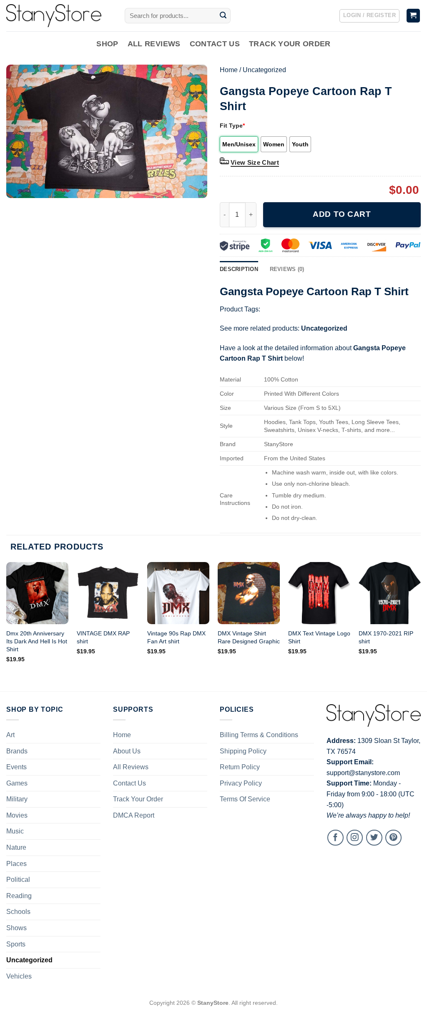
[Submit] (223, 16)
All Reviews (154, 44)
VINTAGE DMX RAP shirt (103, 637)
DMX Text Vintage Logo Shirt (319, 637)
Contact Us (215, 44)
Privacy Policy (241, 783)
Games (17, 783)
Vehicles (19, 976)
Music (15, 831)
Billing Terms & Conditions (259, 734)
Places (16, 863)
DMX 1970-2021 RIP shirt (386, 637)
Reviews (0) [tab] (287, 269)
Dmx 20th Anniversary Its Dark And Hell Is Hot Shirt (36, 641)
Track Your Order (290, 44)
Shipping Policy (243, 751)
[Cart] (413, 16)
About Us (127, 751)
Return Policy (240, 767)
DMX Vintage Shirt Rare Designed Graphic (249, 637)
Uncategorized (264, 69)
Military (17, 799)
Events (16, 767)
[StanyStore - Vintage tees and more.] (59, 15)
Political (18, 879)
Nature (16, 847)
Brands (17, 751)
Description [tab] (239, 269)
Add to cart (342, 214)
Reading (19, 895)
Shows (16, 927)
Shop (107, 44)
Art (10, 734)
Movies (17, 815)
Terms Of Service (245, 799)
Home (229, 69)
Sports (15, 944)
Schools (18, 911)
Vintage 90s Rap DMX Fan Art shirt (176, 637)
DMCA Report (133, 815)
